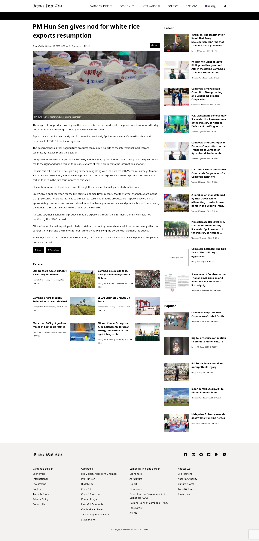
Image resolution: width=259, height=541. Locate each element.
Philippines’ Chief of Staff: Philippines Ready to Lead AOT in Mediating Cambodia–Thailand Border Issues (208, 67)
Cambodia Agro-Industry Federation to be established (50, 299)
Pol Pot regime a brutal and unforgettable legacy (207, 365)
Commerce (136, 489)
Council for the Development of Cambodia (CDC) (147, 495)
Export (39, 250)
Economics (127, 6)
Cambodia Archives (92, 509)
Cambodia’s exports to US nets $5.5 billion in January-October (114, 274)
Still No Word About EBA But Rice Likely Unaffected (50, 272)
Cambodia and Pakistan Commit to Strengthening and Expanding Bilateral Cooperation (206, 94)
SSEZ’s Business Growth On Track (114, 299)
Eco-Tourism (185, 473)
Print (155, 45)
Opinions (191, 6)
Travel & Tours (41, 494)
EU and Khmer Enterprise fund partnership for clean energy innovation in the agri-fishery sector (114, 329)
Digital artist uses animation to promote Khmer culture (208, 339)
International (151, 6)
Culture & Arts (186, 484)
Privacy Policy (40, 499)
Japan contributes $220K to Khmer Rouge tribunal (207, 390)
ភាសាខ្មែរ (212, 6)
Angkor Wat (184, 468)
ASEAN (133, 513)
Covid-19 (86, 489)
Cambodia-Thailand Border (145, 468)
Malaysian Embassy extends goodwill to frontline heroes (208, 416)
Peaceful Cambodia (92, 504)
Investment (39, 484)
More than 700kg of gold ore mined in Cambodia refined (49, 325)
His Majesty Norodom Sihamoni (99, 473)
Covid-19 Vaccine (90, 494)
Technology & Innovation (95, 514)
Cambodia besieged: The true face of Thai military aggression (208, 252)
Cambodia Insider (101, 6)
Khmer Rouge (89, 499)
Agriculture (54, 250)
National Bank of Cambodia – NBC (149, 502)
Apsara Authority (187, 479)
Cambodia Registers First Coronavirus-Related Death (207, 314)
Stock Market (88, 519)
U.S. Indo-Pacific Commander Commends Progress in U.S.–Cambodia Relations (208, 173)
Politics (173, 6)
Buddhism (87, 484)
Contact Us (39, 504)
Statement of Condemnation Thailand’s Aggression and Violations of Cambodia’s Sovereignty (208, 280)
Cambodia (87, 468)
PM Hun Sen (88, 479)
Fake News (136, 508)
